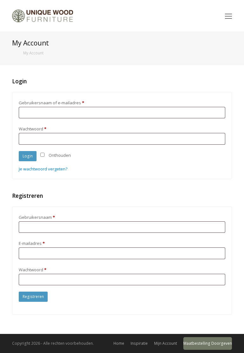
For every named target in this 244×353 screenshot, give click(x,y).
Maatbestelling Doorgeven (207, 343)
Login (28, 156)
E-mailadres (32, 243)
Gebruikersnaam (37, 217)
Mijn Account (165, 343)
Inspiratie (139, 343)
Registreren (33, 296)
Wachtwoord (32, 129)
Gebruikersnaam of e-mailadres (51, 103)
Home (118, 343)
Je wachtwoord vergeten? (43, 169)
